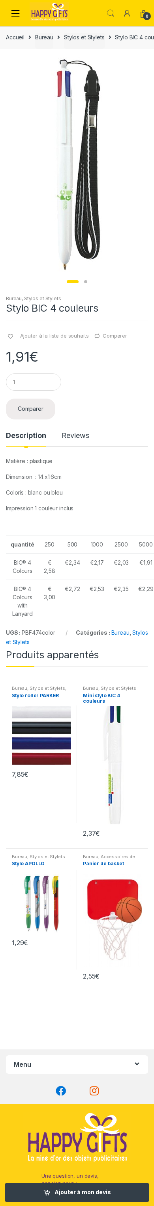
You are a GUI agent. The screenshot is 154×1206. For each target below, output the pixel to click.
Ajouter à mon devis (82, 1192)
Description (26, 436)
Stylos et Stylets (84, 37)
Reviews (75, 436)
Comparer (115, 335)
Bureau (44, 37)
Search (110, 13)
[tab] (26, 438)
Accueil (15, 37)
